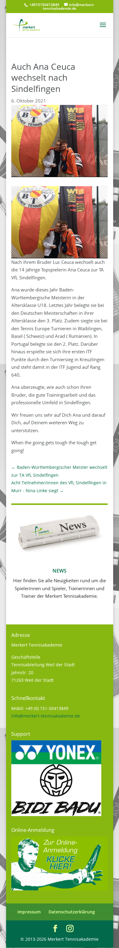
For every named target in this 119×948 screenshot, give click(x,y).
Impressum (29, 912)
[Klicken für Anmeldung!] (59, 889)
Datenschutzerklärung (72, 912)
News (59, 570)
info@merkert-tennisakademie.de (45, 716)
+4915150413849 (43, 4)
